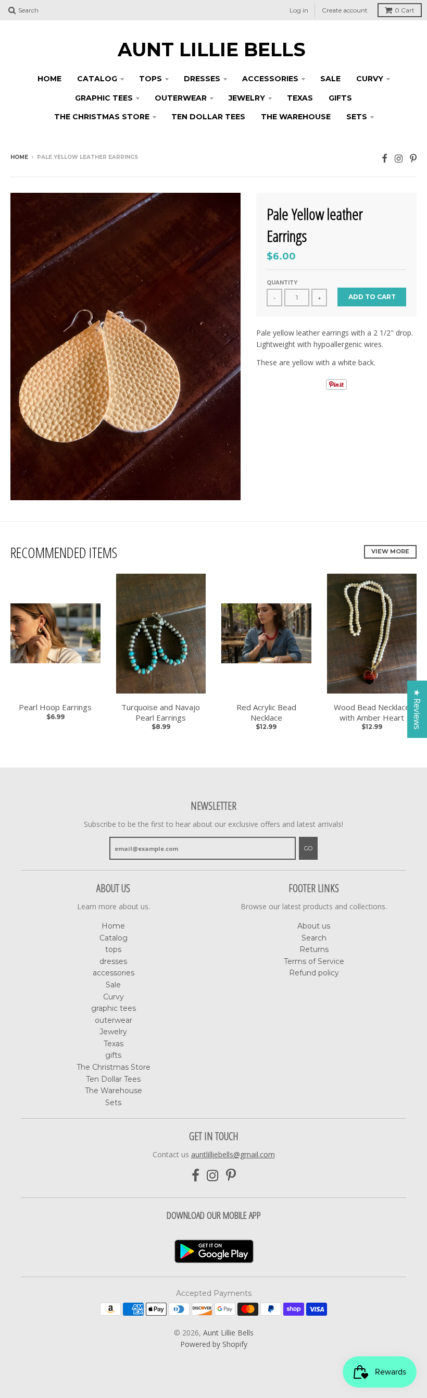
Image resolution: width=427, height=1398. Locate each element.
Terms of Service (314, 961)
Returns (314, 949)
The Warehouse (296, 116)
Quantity (282, 282)
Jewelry (247, 98)
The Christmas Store (101, 116)
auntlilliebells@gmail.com (233, 1154)
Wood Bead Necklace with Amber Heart (372, 712)
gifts (340, 98)
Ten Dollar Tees (208, 116)
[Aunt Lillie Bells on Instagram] (399, 158)
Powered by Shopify (213, 1344)
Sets (356, 116)
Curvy (369, 78)
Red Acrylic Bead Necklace (266, 712)
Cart (405, 10)
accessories (270, 78)
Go (308, 848)
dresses (202, 78)
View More (390, 551)
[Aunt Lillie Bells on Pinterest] (413, 158)
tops (150, 78)
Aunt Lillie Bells (212, 49)
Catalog (97, 78)
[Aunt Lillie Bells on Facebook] (384, 158)
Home (49, 78)
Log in (299, 10)
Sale (330, 78)
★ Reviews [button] (417, 709)
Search (314, 938)
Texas (300, 98)
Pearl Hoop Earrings (55, 707)
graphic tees (104, 98)
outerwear (181, 98)
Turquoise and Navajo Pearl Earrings (160, 712)
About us (313, 926)
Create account (345, 10)
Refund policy (314, 973)
